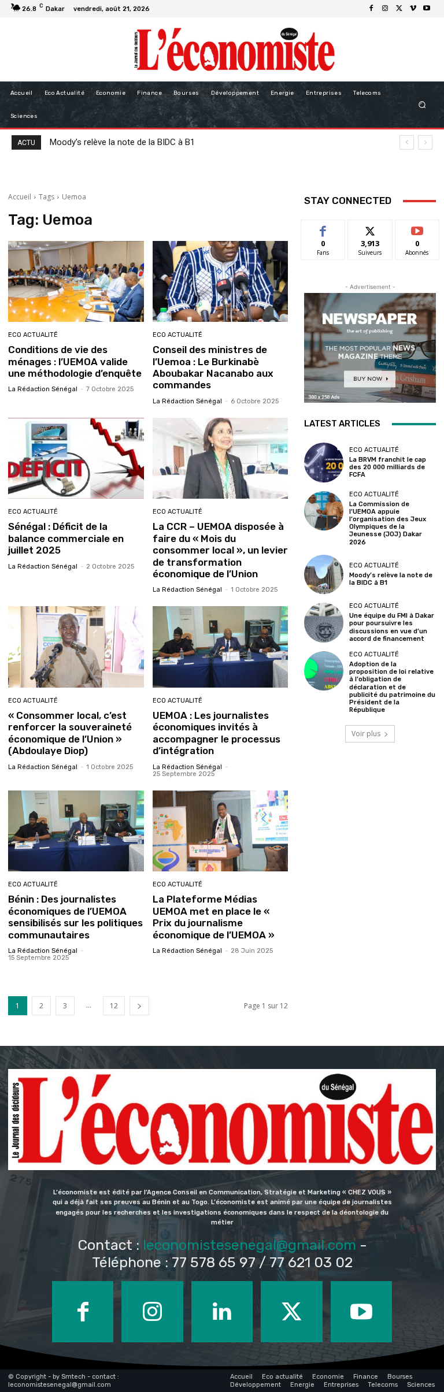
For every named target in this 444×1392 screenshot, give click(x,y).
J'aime (323, 228)
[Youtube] (427, 9)
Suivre (370, 228)
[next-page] (139, 1005)
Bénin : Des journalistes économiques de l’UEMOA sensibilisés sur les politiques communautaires (75, 916)
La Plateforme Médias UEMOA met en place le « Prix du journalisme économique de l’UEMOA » (214, 916)
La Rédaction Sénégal (42, 389)
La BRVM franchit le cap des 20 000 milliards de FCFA (387, 467)
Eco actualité (33, 335)
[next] (425, 142)
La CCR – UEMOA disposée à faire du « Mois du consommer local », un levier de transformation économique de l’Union (220, 550)
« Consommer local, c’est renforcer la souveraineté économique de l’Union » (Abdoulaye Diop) (70, 733)
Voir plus (366, 733)
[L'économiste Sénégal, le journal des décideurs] (234, 49)
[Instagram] (385, 9)
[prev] (406, 142)
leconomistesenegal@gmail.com (249, 1245)
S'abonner (417, 228)
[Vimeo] (413, 9)
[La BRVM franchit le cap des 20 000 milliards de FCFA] (323, 462)
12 (114, 1006)
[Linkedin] (222, 1311)
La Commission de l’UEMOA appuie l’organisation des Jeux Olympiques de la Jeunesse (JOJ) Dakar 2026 (387, 523)
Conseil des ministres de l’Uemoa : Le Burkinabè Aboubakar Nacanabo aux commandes (213, 367)
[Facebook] (371, 9)
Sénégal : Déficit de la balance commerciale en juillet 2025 (66, 538)
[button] (422, 105)
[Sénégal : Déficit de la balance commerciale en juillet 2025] (76, 458)
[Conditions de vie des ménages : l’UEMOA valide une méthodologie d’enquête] (76, 281)
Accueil (19, 197)
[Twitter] (399, 9)
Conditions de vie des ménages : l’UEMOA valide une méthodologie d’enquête (75, 361)
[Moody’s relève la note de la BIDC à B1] (323, 574)
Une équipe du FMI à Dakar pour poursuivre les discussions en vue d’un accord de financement (391, 627)
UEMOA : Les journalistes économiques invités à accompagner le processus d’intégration (216, 733)
